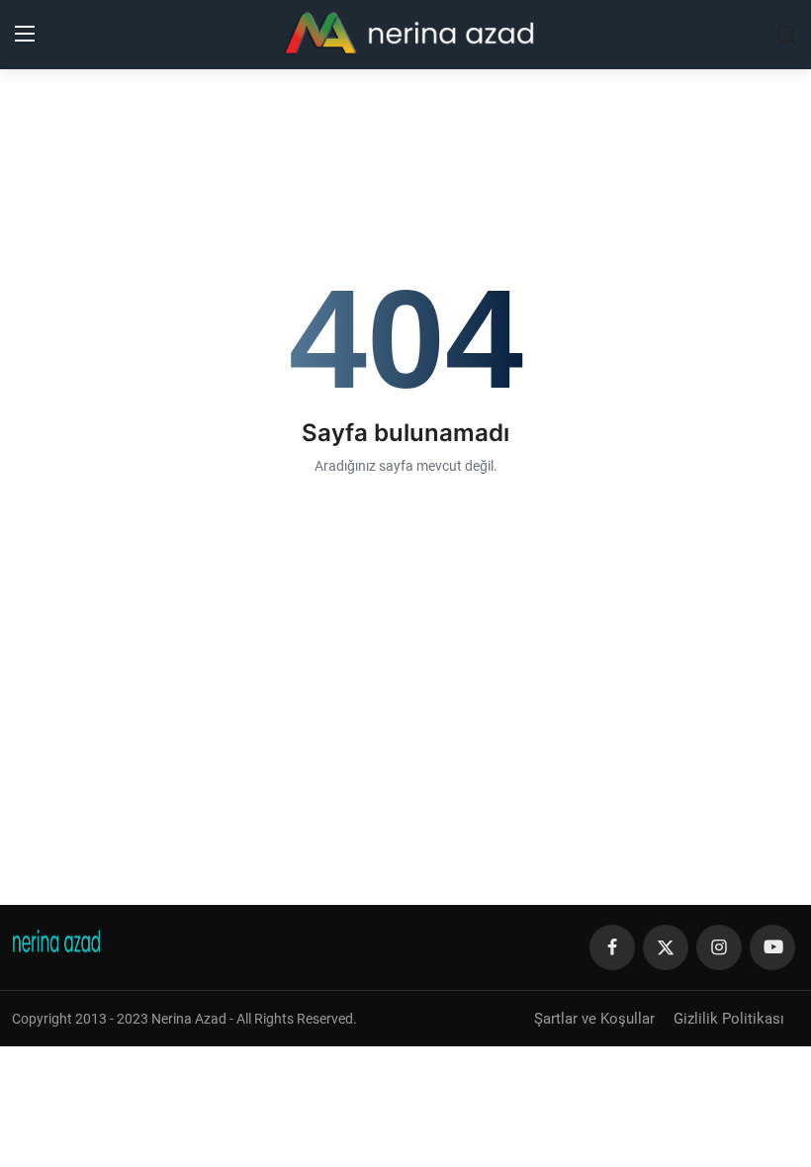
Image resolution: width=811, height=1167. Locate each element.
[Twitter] (665, 947)
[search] (786, 34)
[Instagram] (719, 947)
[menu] (24, 34)
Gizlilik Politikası (729, 1019)
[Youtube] (772, 947)
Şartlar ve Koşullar (594, 1019)
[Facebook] (612, 947)
